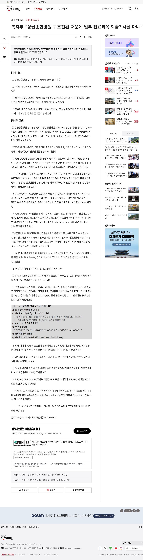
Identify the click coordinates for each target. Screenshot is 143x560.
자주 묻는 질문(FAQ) (51, 554)
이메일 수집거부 (34, 554)
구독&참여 (62, 8)
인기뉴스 (113, 133)
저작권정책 (18, 457)
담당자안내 (28, 457)
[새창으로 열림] (85, 37)
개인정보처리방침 (7, 554)
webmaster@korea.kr (73, 548)
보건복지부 (27, 37)
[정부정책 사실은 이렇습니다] (122, 52)
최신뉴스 (130, 133)
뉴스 (28, 8)
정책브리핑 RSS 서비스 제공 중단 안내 (24, 527)
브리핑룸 (38, 8)
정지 (134, 510)
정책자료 (50, 8)
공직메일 (118, 8)
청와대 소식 (106, 8)
